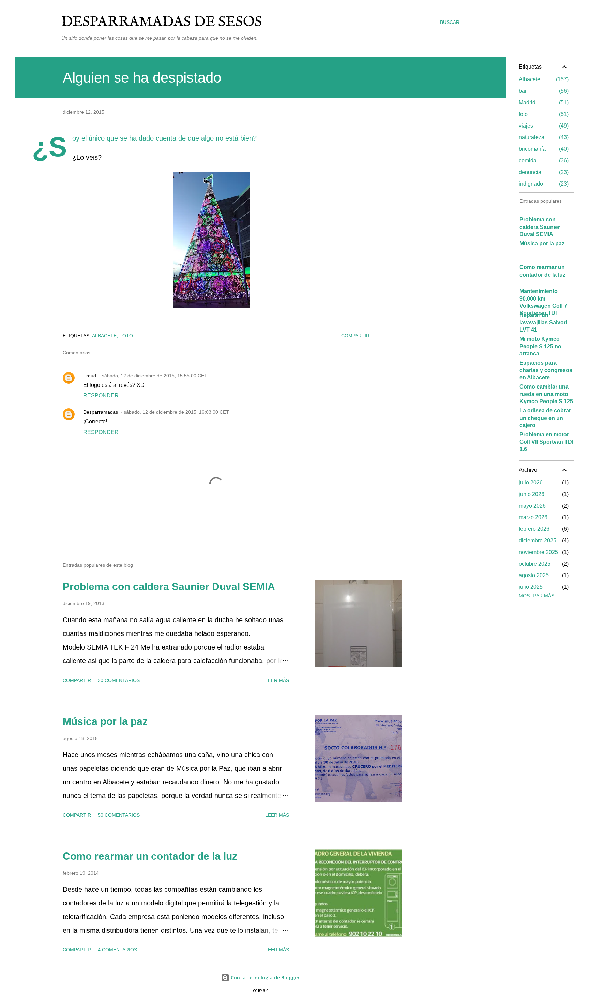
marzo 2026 (533, 517)
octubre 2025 (534, 564)
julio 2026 (531, 482)
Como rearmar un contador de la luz (150, 856)
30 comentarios (119, 680)
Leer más (277, 680)
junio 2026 (531, 494)
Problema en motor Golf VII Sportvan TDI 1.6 (546, 442)
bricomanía (543, 149)
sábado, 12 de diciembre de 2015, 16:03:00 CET (176, 412)
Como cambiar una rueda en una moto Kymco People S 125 (546, 394)
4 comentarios (117, 949)
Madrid (543, 102)
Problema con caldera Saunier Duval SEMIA (169, 586)
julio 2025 (531, 587)
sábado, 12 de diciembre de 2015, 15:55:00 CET (154, 375)
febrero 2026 (534, 529)
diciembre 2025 (537, 540)
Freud (89, 375)
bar (543, 91)
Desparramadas (100, 412)
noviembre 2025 (538, 552)
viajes (543, 126)
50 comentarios (119, 815)
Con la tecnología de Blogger (264, 977)
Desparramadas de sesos (161, 22)
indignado (543, 184)
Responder (101, 395)
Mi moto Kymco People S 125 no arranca (540, 346)
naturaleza (543, 137)
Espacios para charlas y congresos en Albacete (545, 370)
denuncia (543, 172)
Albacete (104, 335)
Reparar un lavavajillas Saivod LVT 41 (543, 322)
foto (126, 335)
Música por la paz (105, 721)
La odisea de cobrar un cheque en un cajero (545, 418)
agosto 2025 (534, 575)
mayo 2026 (532, 506)
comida (543, 160)
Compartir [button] (355, 335)
